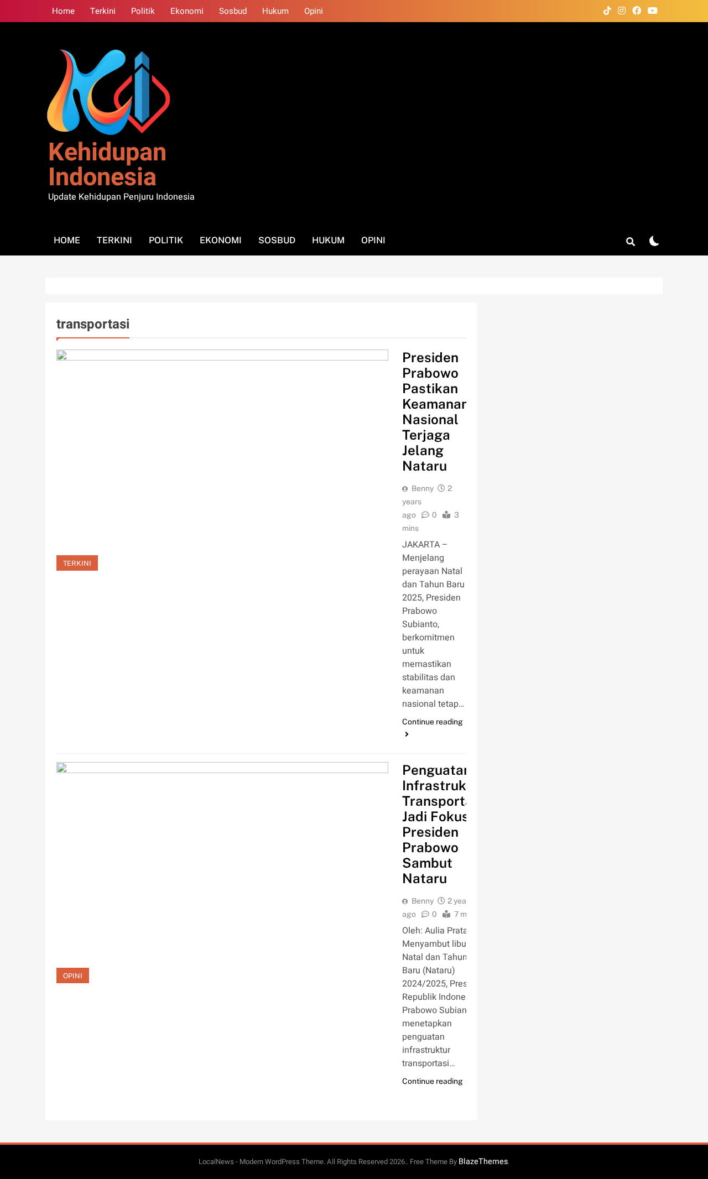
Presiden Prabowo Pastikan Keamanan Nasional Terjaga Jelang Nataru (435, 411)
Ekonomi (187, 11)
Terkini (103, 11)
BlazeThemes (483, 1161)
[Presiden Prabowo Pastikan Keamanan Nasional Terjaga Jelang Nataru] (222, 460)
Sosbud (233, 11)
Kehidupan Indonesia (107, 165)
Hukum (275, 11)
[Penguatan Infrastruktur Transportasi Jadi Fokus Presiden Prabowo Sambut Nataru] (222, 872)
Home (63, 11)
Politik (143, 11)
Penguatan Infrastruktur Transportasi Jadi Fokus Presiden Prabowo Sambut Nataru (443, 824)
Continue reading (432, 721)
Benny (423, 488)
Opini (313, 11)
